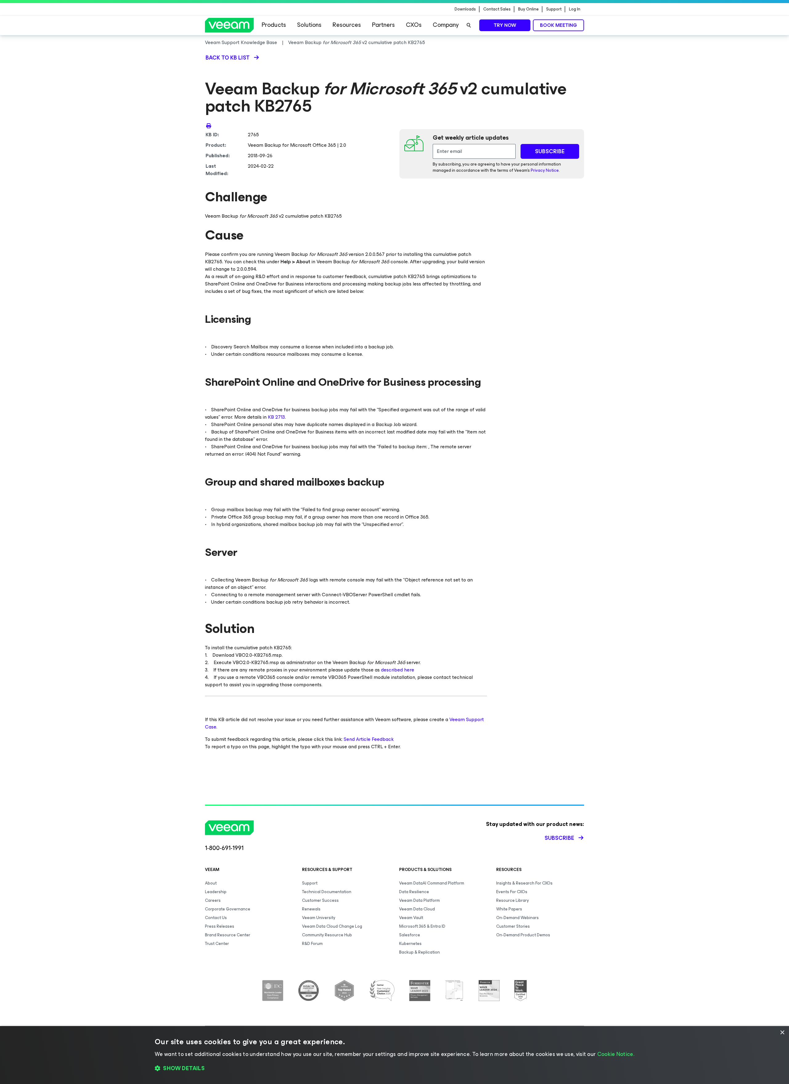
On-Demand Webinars (517, 917)
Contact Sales (497, 9)
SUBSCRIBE (550, 151)
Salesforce (409, 934)
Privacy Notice (545, 170)
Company (446, 25)
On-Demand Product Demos (523, 934)
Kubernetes (410, 943)
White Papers (509, 909)
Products (274, 25)
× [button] (782, 1032)
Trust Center (217, 943)
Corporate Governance (227, 909)
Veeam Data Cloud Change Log (332, 926)
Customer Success (320, 900)
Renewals (311, 909)
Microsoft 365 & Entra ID (422, 926)
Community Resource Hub (327, 934)
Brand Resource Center (227, 934)
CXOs (414, 25)
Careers (213, 900)
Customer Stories (513, 926)
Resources (347, 25)
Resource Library (512, 900)
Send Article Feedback (369, 739)
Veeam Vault (411, 917)
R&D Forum (312, 943)
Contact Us (216, 917)
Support (554, 9)
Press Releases (219, 926)
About (211, 883)
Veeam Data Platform (419, 900)
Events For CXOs (511, 891)
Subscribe (559, 838)
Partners (383, 25)
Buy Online (528, 9)
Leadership (216, 891)
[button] (394, 1068)
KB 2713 (276, 417)
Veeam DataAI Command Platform (431, 883)
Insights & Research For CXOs (524, 883)
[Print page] (208, 125)
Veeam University (318, 917)
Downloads (465, 9)
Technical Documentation (326, 891)
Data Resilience (414, 891)
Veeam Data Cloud (417, 909)
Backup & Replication (419, 952)
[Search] (468, 25)
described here (398, 670)
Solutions (309, 25)
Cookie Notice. (615, 1054)
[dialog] (394, 1055)
